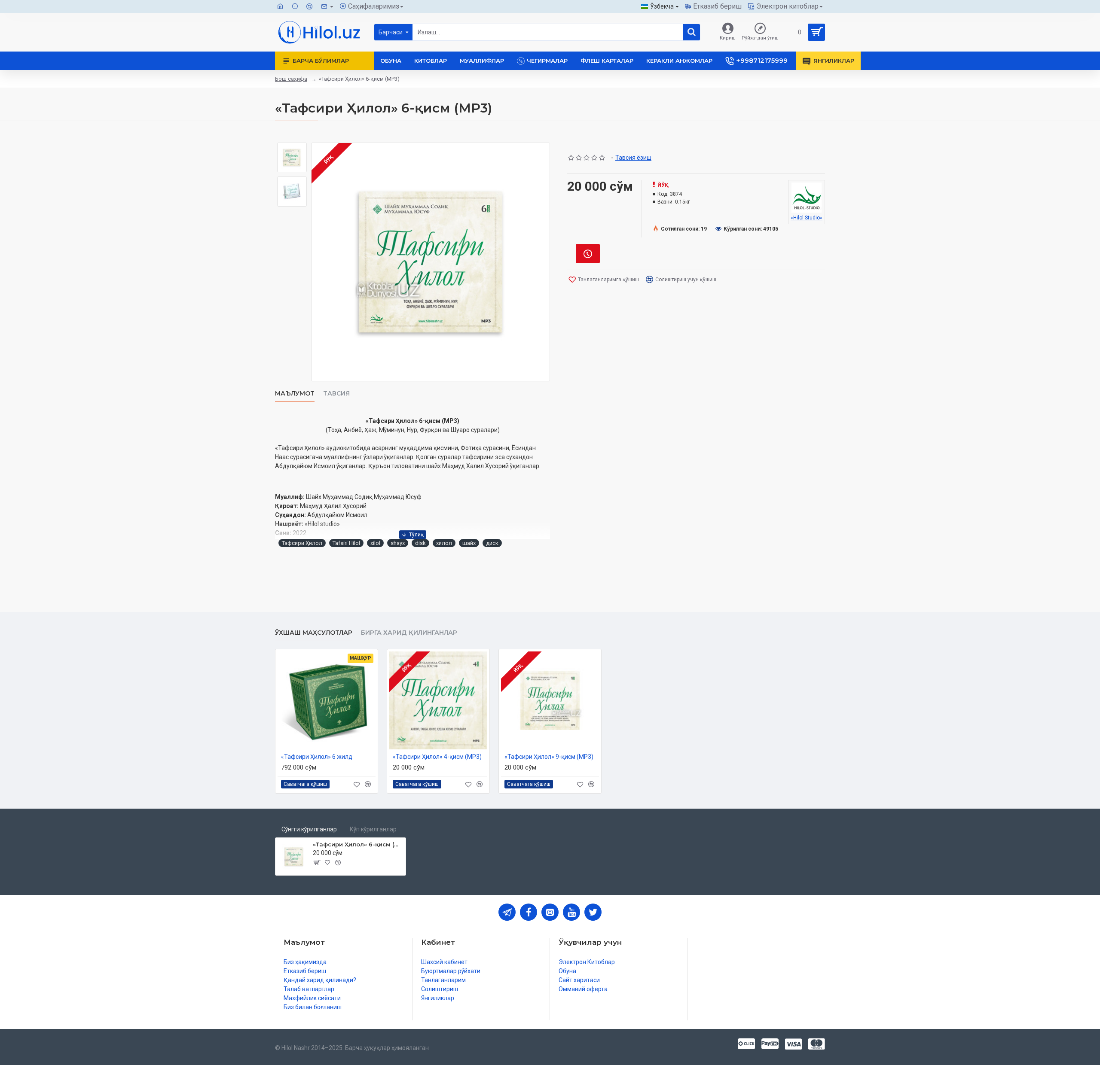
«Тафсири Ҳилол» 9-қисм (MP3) (548, 756)
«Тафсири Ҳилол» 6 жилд (316, 756)
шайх (469, 543)
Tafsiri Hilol (346, 543)
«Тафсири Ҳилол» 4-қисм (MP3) (437, 756)
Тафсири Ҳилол (302, 543)
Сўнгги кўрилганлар (309, 829)
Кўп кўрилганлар (373, 829)
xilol (375, 543)
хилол (444, 543)
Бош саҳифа (291, 79)
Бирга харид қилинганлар (409, 632)
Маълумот (295, 393)
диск (492, 543)
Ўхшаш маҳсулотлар (313, 632)
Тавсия (336, 393)
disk (420, 543)
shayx (398, 543)
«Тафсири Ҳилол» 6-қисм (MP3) (358, 844)
